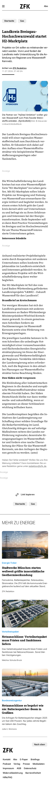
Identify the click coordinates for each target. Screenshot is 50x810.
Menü (3, 6)
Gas (22, 21)
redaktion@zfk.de (37, 466)
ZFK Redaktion (20, 68)
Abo (46, 6)
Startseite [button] (25, 6)
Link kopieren (28, 494)
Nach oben (39, 744)
